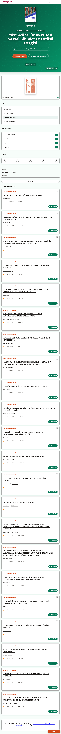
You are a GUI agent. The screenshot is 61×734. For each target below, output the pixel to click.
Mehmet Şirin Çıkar (14, 319)
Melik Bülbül (6, 222)
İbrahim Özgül (6, 703)
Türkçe (48, 2)
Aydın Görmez (6, 246)
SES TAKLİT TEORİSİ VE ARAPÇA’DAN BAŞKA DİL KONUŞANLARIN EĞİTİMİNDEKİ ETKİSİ (22, 315)
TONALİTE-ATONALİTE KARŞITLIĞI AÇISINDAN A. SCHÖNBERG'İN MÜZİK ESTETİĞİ (23, 433)
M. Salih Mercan (7, 679)
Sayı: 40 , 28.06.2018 (10, 117)
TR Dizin (33, 64)
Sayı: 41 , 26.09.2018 (9, 113)
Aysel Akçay (6, 506)
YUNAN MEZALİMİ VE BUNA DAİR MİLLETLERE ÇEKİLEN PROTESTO (26, 675)
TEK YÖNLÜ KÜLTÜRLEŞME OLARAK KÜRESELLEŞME (24, 386)
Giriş (55, 2)
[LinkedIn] (43, 160)
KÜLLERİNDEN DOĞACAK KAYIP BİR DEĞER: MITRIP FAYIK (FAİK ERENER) (26, 339)
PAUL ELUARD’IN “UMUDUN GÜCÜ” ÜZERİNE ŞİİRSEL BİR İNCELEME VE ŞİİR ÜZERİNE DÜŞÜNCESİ (26, 291)
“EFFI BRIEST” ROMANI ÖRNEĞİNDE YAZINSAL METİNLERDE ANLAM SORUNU (27, 218)
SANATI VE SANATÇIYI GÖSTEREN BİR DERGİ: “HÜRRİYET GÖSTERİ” (26, 267)
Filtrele (31, 181)
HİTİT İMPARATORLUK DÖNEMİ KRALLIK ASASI (22, 195)
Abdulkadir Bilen (14, 506)
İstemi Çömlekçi (14, 532)
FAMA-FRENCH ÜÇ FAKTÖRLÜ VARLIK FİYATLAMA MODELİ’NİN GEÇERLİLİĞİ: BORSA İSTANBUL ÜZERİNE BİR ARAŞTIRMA (26, 527)
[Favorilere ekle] (57, 191)
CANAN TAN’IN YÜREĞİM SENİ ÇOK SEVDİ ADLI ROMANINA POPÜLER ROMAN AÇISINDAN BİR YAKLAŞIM (27, 363)
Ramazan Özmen (7, 558)
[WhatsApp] (17, 160)
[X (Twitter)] (30, 160)
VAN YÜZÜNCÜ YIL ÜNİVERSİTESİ (33, 30)
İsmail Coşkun (6, 198)
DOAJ (27, 64)
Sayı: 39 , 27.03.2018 (9, 121)
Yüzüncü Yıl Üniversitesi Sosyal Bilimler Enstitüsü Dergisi (30, 39)
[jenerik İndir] (56, 147)
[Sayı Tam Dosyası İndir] (56, 135)
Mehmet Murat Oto (7, 343)
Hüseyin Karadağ (7, 655)
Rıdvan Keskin (15, 484)
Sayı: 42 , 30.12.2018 (9, 109)
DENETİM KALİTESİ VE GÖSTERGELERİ (19, 503)
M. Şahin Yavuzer (7, 367)
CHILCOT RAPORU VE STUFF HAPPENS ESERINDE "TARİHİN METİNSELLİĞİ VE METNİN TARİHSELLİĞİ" (27, 242)
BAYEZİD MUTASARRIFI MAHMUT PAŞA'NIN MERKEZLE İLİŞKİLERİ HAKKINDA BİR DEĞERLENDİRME (26, 699)
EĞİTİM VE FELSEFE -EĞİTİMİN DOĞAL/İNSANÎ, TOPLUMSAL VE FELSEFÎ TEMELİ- (29, 409)
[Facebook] (4, 160)
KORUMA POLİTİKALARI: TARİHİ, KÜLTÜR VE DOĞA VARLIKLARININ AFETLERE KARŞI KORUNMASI (24, 578)
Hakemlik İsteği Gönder (39, 56)
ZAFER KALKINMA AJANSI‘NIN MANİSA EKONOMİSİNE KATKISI (25, 479)
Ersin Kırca (14, 703)
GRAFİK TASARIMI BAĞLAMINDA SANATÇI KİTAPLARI (25, 456)
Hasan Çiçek (6, 389)
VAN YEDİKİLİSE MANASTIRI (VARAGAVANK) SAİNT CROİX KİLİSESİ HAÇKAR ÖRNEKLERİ (26, 602)
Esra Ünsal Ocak (7, 631)
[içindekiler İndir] (56, 143)
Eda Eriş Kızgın (6, 606)
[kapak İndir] (56, 139)
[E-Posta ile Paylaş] (56, 160)
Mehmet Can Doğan (8, 271)
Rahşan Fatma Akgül (8, 459)
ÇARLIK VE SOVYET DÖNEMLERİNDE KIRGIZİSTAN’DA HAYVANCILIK (25, 651)
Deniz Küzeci (6, 295)
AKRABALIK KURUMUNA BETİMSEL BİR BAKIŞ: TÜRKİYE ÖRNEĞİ (26, 627)
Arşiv (3, 103)
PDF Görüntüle (53, 206)
